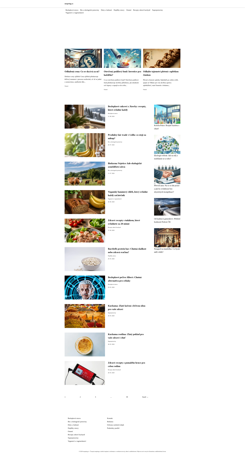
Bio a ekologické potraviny (89, 10)
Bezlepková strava (72, 10)
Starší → (145, 397)
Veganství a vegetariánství (75, 13)
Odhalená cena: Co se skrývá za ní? (82, 71)
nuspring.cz (69, 4)
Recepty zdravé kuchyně (141, 10)
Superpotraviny (157, 10)
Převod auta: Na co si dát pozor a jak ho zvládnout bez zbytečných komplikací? (166, 188)
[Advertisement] (122, 28)
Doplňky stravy (119, 10)
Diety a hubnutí (106, 10)
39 (127, 397)
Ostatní (128, 10)
